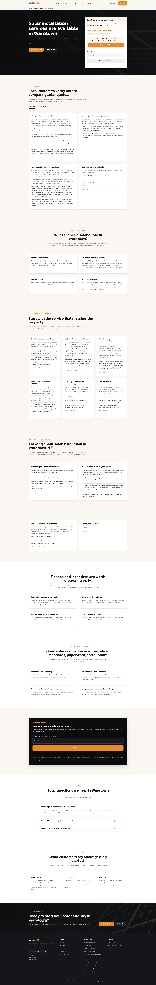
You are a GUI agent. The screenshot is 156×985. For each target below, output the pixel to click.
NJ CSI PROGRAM (87, 179)
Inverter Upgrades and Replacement (93, 954)
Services (65, 3)
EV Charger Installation (89, 948)
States (35, 8)
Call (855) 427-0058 (36, 49)
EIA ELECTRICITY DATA (88, 182)
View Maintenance (36, 415)
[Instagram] (41, 951)
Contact (89, 3)
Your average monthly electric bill (45, 736)
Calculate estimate (78, 748)
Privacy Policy (63, 951)
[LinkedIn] (37, 951)
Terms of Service (64, 954)
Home (58, 3)
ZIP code (89, 51)
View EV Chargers (70, 410)
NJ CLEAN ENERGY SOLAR (89, 175)
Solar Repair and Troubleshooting (92, 972)
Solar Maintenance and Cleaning (91, 966)
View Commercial (104, 410)
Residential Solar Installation (91, 963)
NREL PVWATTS (87, 189)
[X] (34, 951)
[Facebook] (30, 951)
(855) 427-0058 (113, 3)
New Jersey (42, 8)
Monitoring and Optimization (91, 957)
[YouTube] (45, 951)
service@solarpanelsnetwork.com (116, 945)
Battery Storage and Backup (91, 942)
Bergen (85, 531)
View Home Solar (36, 368)
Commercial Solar (88, 945)
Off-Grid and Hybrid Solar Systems (92, 960)
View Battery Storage (71, 370)
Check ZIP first (111, 948)
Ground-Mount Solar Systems (91, 951)
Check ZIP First (51, 49)
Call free (123, 3)
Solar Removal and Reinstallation (92, 969)
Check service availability (106, 60)
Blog (82, 3)
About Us (75, 3)
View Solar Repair (104, 372)
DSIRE (84, 186)
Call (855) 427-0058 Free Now (106, 45)
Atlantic (85, 527)
